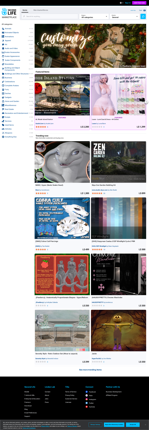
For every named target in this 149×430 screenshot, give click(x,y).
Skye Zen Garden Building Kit (104, 185)
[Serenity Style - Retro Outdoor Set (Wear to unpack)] (62, 330)
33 (104, 193)
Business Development (113, 392)
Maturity (114, 15)
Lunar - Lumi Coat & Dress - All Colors (105, 119)
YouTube (92, 407)
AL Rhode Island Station (44, 119)
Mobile (26, 392)
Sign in (128, 3)
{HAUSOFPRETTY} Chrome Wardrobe (107, 297)
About (47, 395)
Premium (27, 402)
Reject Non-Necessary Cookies (114, 424)
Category (83, 15)
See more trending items (90, 370)
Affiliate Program (111, 395)
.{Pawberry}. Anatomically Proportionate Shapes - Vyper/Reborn (61, 297)
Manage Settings (95, 424)
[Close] (145, 424)
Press (47, 402)
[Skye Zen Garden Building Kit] (118, 162)
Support (27, 416)
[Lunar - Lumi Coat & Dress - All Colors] (118, 94)
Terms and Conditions (29, 428)
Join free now (139, 3)
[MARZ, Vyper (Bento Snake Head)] (62, 162)
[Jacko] (118, 330)
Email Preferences (30, 413)
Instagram (92, 399)
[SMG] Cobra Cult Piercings (46, 241)
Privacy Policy (69, 395)
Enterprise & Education (32, 399)
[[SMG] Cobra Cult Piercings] (62, 218)
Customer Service (71, 399)
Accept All (133, 424)
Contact (47, 392)
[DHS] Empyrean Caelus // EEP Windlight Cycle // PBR (113, 241)
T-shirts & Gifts (29, 395)
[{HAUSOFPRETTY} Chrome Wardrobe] (118, 274)
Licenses (68, 402)
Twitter (91, 403)
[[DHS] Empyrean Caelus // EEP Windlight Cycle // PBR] (118, 218)
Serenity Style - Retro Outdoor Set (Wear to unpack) (56, 354)
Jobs (46, 399)
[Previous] (34, 102)
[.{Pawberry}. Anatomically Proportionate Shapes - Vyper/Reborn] (62, 274)
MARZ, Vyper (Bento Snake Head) (49, 185)
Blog (26, 409)
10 (104, 249)
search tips (133, 10)
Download (28, 406)
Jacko (94, 354)
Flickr (91, 395)
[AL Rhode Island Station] (62, 94)
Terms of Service (70, 392)
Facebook (92, 392)
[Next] (146, 102)
